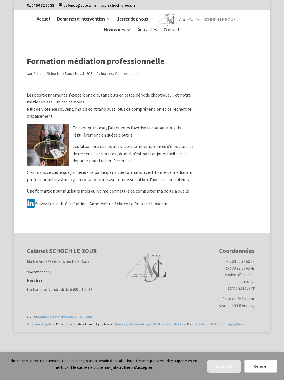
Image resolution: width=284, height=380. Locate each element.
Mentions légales (40, 324)
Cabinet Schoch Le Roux (53, 73)
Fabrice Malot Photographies (221, 324)
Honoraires (114, 30)
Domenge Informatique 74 (135, 324)
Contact (171, 30)
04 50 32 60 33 (42, 5)
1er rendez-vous (132, 19)
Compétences (127, 73)
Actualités (147, 30)
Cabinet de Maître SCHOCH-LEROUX (64, 317)
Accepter (224, 366)
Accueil (43, 19)
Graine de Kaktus (171, 324)
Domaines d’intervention (81, 19)
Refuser (260, 366)
